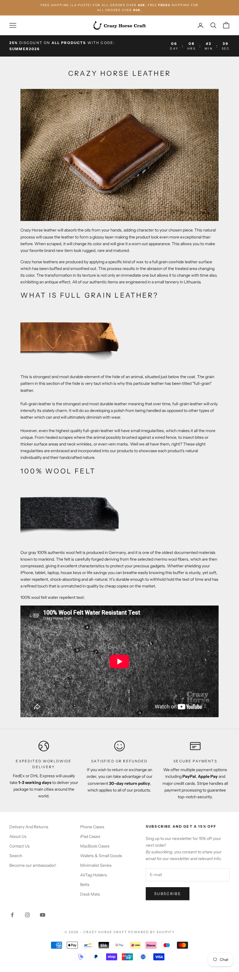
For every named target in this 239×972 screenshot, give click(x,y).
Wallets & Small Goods (101, 855)
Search (15, 855)
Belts (84, 884)
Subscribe (167, 893)
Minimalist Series (96, 865)
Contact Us (19, 846)
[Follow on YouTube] (42, 915)
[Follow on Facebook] (12, 915)
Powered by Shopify (151, 932)
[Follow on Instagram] (27, 915)
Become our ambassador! (32, 865)
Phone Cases (92, 826)
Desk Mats (90, 894)
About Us (18, 836)
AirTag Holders (93, 875)
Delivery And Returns (28, 826)
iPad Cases (90, 836)
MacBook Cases (95, 846)
